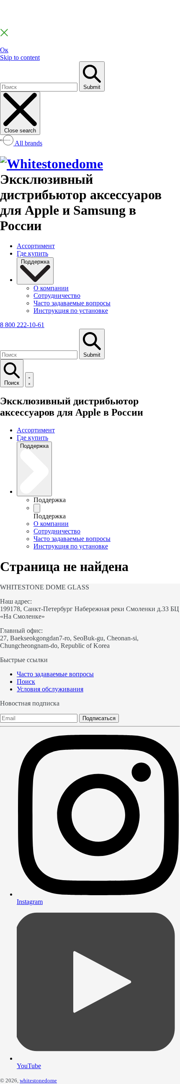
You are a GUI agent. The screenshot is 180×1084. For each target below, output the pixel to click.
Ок (4, 49)
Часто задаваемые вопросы (55, 674)
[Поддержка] (36, 508)
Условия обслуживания (50, 689)
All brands (27, 143)
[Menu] (29, 379)
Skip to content (20, 57)
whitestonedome (38, 1080)
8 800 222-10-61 (22, 324)
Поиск (26, 681)
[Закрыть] (4, 34)
